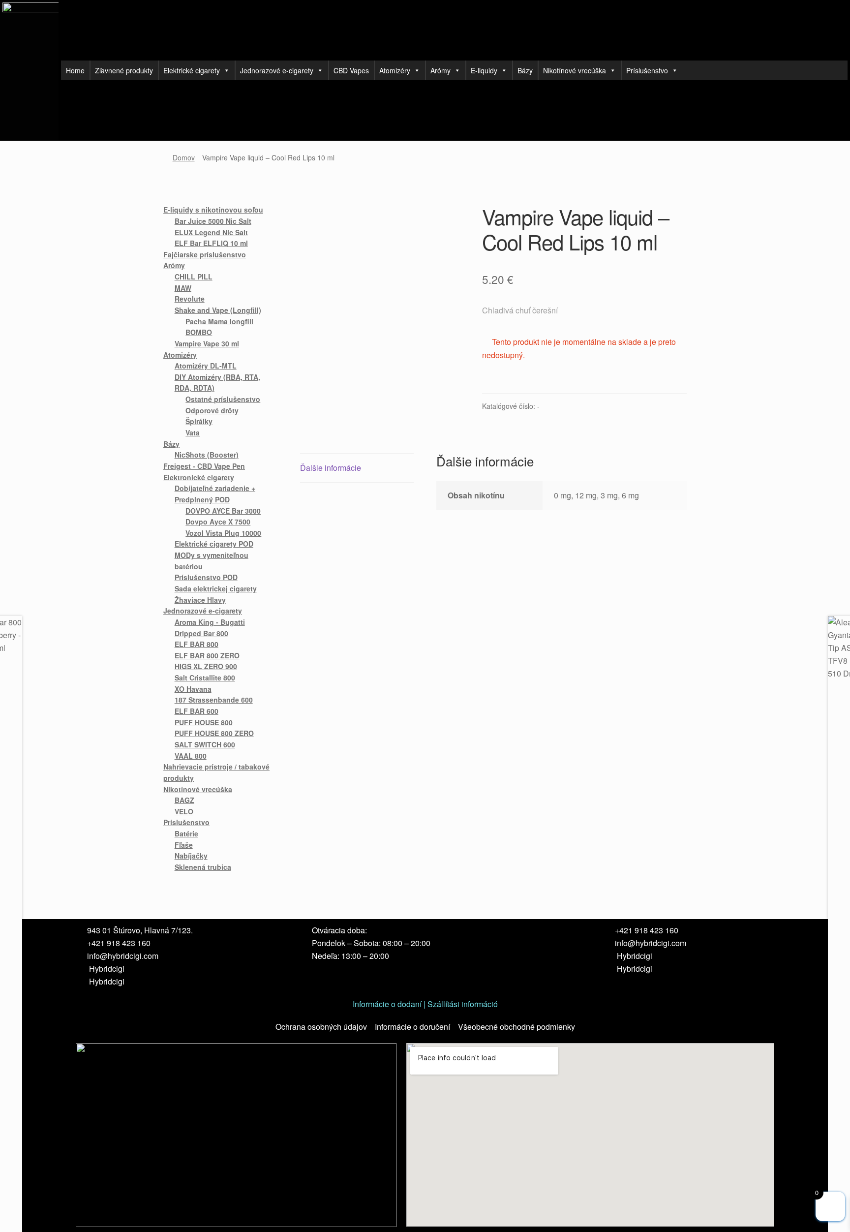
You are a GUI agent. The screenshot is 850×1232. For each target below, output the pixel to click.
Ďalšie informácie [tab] (330, 467)
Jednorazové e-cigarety (276, 70)
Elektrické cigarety (191, 70)
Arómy (440, 70)
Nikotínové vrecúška (574, 70)
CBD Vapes (351, 70)
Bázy (525, 70)
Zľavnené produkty (124, 70)
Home (75, 70)
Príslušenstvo (647, 70)
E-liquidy (484, 70)
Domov (184, 157)
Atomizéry (394, 70)
